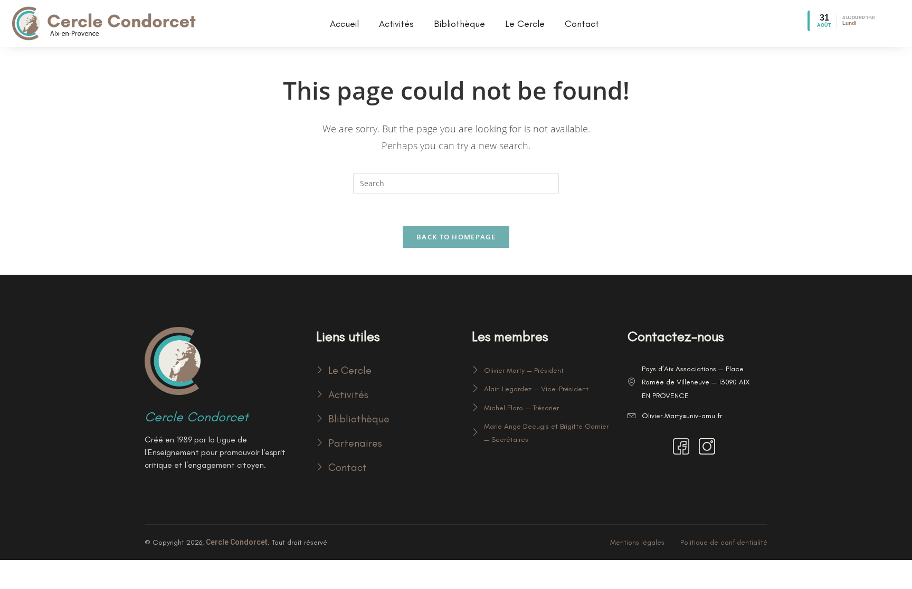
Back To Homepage (456, 237)
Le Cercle (525, 24)
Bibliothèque (459, 24)
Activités (396, 24)
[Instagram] (708, 447)
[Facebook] (682, 447)
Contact (582, 24)
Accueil (344, 24)
